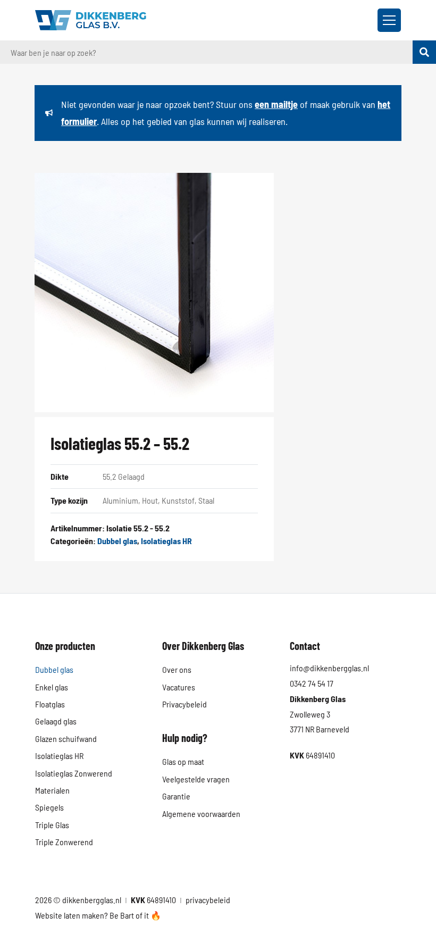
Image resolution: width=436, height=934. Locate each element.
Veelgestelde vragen (196, 779)
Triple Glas (52, 825)
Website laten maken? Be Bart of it (92, 915)
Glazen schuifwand (66, 738)
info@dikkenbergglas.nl (329, 668)
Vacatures (178, 687)
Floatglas (50, 704)
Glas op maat (183, 761)
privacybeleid (208, 900)
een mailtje (276, 104)
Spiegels (49, 807)
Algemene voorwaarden (201, 813)
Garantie (176, 796)
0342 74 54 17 (311, 683)
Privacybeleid (184, 704)
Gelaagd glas (56, 721)
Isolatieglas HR (166, 541)
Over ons (176, 669)
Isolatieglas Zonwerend (73, 773)
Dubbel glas (117, 541)
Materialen (52, 790)
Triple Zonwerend (64, 842)
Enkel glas (51, 687)
